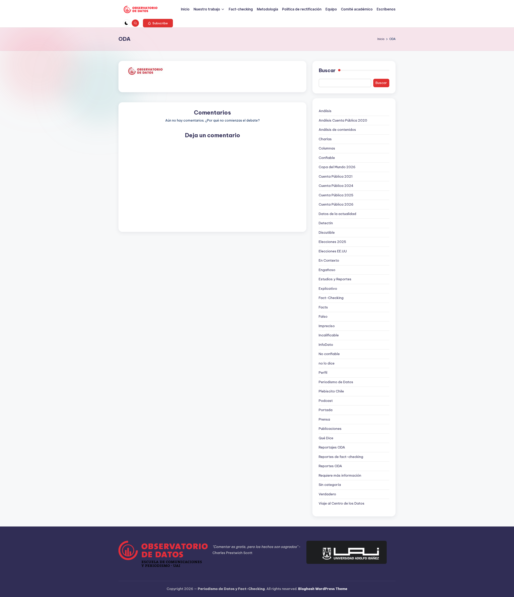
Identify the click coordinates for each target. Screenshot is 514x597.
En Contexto (329, 260)
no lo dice (327, 363)
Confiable (327, 158)
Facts (323, 307)
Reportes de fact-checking (341, 457)
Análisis (325, 111)
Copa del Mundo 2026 (337, 167)
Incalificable (329, 335)
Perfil (323, 372)
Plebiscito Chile (331, 391)
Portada (325, 410)
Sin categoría (330, 484)
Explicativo (328, 288)
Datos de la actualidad (337, 214)
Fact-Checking (331, 298)
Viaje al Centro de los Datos (341, 503)
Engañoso (327, 270)
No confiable (329, 354)
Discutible (327, 232)
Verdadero (327, 494)
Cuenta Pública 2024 (336, 185)
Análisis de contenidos (337, 129)
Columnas (327, 148)
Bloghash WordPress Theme (322, 589)
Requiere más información (340, 475)
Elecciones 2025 (332, 242)
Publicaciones (330, 428)
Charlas (325, 139)
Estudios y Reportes (335, 279)
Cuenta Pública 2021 (336, 176)
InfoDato (326, 344)
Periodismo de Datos (336, 382)
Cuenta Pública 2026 (336, 204)
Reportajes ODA (332, 447)
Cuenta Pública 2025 (336, 195)
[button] (158, 23)
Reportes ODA (330, 466)
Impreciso (327, 326)
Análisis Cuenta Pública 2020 (343, 120)
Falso (323, 316)
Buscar (327, 70)
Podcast (326, 400)
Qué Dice (326, 438)
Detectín (326, 223)
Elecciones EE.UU (333, 251)
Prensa (324, 419)
